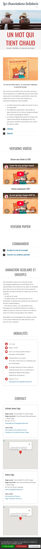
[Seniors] (20, 20)
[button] (20, 129)
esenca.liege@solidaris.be (14, 489)
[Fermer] (29, 444)
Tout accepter (8, 546)
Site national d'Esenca (12, 496)
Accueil (9, 48)
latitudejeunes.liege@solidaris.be (20, 382)
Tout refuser (22, 546)
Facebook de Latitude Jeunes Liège (17, 432)
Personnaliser (34, 546)
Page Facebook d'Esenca (13, 499)
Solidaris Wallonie (16, 540)
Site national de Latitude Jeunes (16, 430)
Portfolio (15, 48)
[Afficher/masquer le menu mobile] (37, 7)
